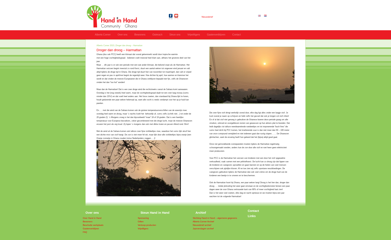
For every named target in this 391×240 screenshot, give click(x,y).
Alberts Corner (103, 34)
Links (252, 216)
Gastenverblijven (216, 34)
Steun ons (174, 34)
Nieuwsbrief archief (202, 225)
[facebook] (171, 21)
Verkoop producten (147, 225)
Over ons (122, 34)
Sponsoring (143, 218)
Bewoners (139, 34)
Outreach (157, 34)
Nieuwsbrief (207, 17)
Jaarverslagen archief (203, 228)
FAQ (85, 232)
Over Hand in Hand (92, 218)
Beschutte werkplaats (93, 225)
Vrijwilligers (193, 34)
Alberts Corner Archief (203, 221)
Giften (141, 221)
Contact (236, 34)
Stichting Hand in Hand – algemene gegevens (215, 218)
